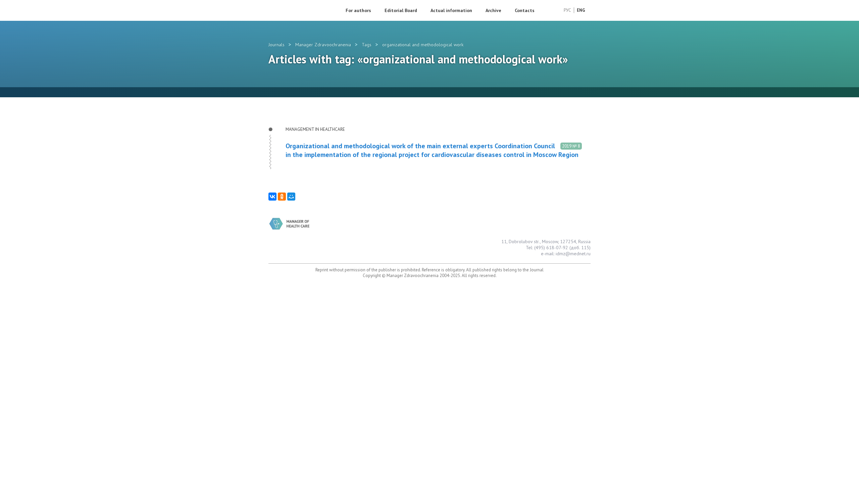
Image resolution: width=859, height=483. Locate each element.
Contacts (525, 10)
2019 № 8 (571, 146)
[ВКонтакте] (272, 197)
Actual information (451, 10)
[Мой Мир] (291, 197)
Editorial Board (401, 10)
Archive (493, 10)
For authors (358, 10)
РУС (567, 10)
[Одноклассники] (282, 197)
